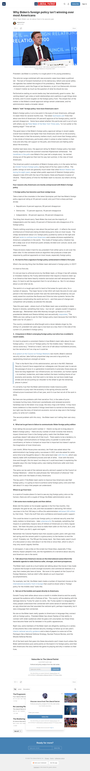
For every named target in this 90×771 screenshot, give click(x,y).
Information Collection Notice (44, 722)
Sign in (84, 4)
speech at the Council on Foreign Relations (33, 354)
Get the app (53, 763)
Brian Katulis (21, 22)
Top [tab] (15, 689)
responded (63, 314)
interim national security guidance (26, 631)
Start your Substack (40, 763)
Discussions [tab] (26, 689)
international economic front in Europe (28, 584)
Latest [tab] (19, 689)
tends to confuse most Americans (32, 237)
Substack (36, 767)
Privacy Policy (58, 722)
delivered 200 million (66, 511)
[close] (61, 693)
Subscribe (75, 4)
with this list (63, 455)
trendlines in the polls (21, 154)
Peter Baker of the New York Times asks (43, 124)
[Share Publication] (68, 4)
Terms (52, 758)
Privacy (47, 758)
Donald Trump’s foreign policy (27, 167)
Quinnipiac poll (59, 116)
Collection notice (60, 758)
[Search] (64, 4)
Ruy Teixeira (24, 698)
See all (16, 731)
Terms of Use (53, 721)
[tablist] (22, 689)
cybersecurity (46, 521)
